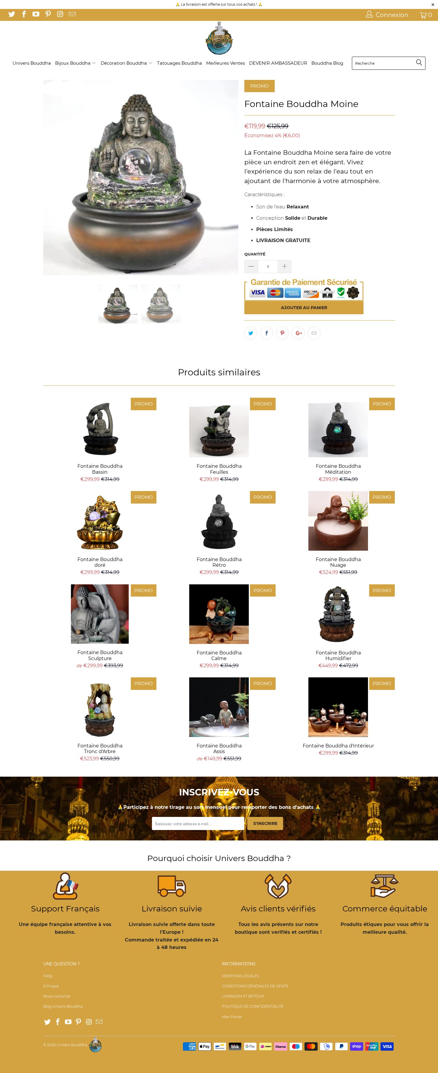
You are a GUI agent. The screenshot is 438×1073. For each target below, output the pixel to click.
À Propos (51, 986)
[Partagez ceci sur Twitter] (250, 333)
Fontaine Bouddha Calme (219, 614)
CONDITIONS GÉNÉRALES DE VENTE (255, 986)
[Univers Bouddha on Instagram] (59, 14)
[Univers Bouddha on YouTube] (35, 14)
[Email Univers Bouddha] (71, 14)
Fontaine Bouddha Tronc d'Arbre (99, 707)
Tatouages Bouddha (179, 63)
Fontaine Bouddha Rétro (219, 521)
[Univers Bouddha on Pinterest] (47, 14)
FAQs (48, 976)
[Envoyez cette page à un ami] (314, 333)
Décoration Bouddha (124, 63)
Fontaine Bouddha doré (99, 521)
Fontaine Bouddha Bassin (99, 427)
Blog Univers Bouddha (63, 1006)
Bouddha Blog (327, 63)
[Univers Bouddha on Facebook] (23, 14)
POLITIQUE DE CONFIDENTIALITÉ (253, 1006)
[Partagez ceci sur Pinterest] (282, 333)
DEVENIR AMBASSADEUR (278, 63)
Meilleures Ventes (225, 63)
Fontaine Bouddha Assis (219, 707)
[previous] (53, 177)
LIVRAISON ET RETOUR (243, 996)
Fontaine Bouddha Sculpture (99, 614)
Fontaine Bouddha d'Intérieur (338, 707)
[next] (228, 177)
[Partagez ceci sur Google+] (298, 333)
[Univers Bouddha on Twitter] (11, 14)
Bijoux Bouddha (73, 63)
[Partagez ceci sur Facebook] (266, 333)
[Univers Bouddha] (219, 38)
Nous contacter (57, 996)
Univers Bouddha (32, 63)
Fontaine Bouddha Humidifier (338, 614)
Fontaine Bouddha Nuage (338, 521)
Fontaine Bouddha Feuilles (219, 427)
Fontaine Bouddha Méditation (338, 427)
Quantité (254, 254)
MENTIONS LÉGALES (240, 976)
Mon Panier (232, 1017)
